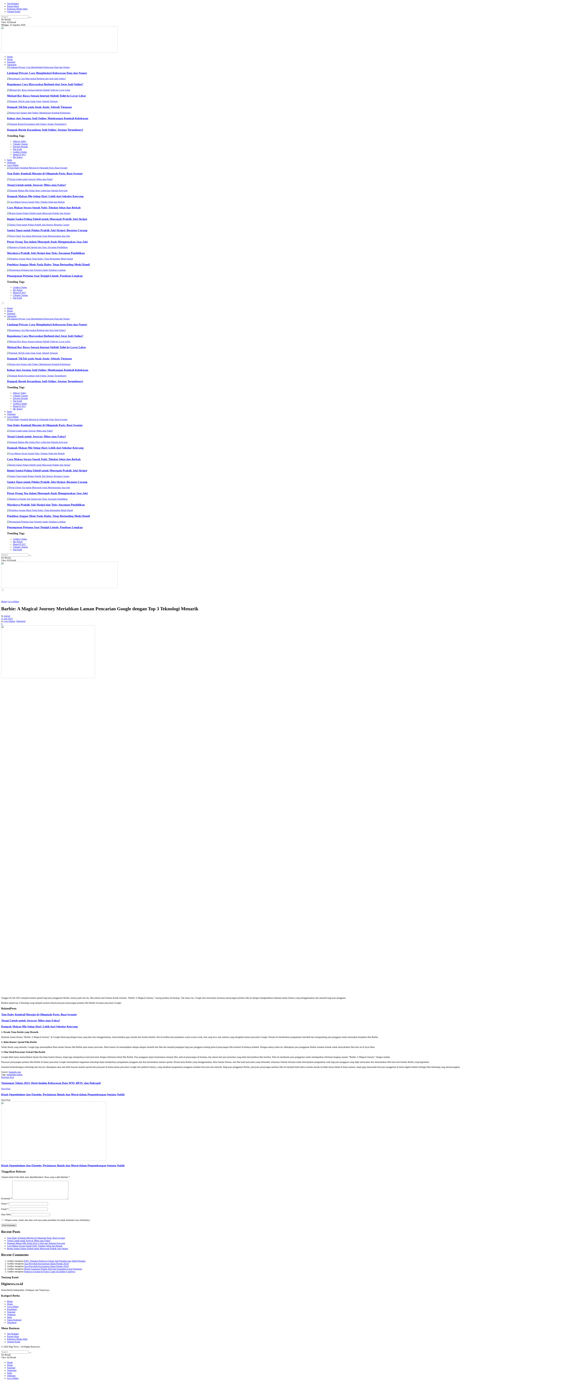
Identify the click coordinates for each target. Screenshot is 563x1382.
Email (4, 1209)
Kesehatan (12, 1309)
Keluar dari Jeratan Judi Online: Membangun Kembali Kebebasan (47, 118)
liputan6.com (15, 1072)
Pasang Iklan (13, 6)
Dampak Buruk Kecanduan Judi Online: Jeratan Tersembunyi (45, 129)
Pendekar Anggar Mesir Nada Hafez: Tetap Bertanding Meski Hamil (48, 264)
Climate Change (20, 144)
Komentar (6, 1198)
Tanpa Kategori (14, 1320)
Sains (9, 160)
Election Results (20, 146)
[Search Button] (30, 17)
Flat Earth (17, 149)
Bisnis (10, 1301)
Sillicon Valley (19, 141)
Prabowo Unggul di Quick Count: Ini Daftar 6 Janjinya (49, 1271)
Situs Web (6, 1214)
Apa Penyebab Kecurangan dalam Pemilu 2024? (46, 1263)
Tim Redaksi (13, 3)
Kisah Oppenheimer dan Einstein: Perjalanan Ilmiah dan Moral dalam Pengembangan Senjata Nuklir (63, 1165)
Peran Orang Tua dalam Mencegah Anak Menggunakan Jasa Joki (47, 241)
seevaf (7, 616)
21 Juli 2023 (7, 618)
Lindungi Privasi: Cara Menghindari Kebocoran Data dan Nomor (47, 73)
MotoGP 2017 (19, 154)
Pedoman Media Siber (17, 9)
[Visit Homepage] (59, 51)
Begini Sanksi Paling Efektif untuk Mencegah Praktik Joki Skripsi (47, 219)
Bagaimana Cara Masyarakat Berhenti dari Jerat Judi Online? (45, 84)
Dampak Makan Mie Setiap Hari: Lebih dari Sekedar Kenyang (45, 196)
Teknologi (11, 64)
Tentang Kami (13, 11)
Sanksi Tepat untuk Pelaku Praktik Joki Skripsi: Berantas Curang (47, 230)
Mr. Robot (17, 157)
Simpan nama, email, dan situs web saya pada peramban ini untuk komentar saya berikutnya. (47, 1220)
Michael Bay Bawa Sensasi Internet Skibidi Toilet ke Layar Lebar (46, 95)
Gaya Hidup (12, 165)
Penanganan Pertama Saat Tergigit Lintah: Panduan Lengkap (45, 275)
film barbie (17, 1074)
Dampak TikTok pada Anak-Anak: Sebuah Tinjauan (39, 107)
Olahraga (11, 162)
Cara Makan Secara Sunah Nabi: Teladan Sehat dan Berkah (44, 207)
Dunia (10, 59)
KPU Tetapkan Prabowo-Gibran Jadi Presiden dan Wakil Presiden (54, 1261)
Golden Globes (20, 152)
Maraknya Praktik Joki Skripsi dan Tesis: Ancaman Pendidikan (46, 253)
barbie (9, 1074)
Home (10, 56)
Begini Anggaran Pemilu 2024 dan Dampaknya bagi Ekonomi (53, 1269)
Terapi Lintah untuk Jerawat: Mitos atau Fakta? (36, 185)
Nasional (11, 62)
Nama (5, 1203)
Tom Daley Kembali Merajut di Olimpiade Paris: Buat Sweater (45, 173)
